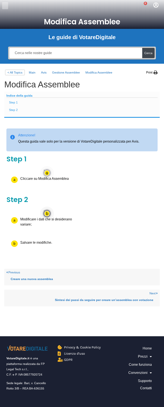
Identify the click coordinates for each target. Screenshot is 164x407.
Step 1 (13, 102)
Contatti (146, 388)
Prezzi (143, 356)
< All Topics (14, 72)
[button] (5, 5)
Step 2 (13, 110)
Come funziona (140, 364)
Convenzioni (138, 373)
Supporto (145, 381)
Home (147, 348)
